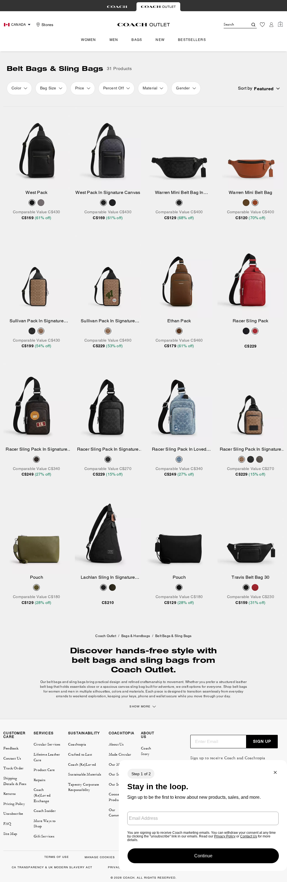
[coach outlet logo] (143, 24)
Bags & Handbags (135, 636)
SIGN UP (262, 741)
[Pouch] (36, 532)
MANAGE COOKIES (100, 857)
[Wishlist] (262, 24)
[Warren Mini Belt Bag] (250, 148)
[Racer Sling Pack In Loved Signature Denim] (179, 404)
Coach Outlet (105, 636)
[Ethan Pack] (179, 276)
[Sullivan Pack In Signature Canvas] (36, 276)
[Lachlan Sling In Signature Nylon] (108, 532)
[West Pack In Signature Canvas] (108, 148)
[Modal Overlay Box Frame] (203, 815)
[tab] (117, 6)
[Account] (271, 24)
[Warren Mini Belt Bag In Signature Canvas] (179, 148)
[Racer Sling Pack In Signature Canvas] (108, 404)
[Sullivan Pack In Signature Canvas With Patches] (108, 276)
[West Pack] (36, 148)
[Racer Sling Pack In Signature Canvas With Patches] (36, 404)
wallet (161, 696)
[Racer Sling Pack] (250, 276)
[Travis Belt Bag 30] (250, 532)
